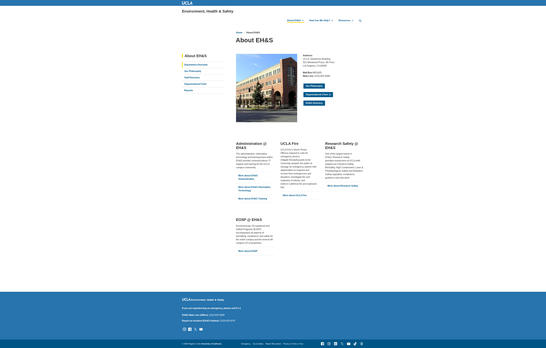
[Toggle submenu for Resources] (352, 20)
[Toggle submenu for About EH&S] (303, 20)
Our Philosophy (314, 86)
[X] (342, 343)
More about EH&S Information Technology (254, 189)
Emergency (246, 344)
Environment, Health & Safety (207, 11)
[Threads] (361, 343)
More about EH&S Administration (248, 177)
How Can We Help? (319, 20)
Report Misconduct (273, 344)
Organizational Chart (317, 94)
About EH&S (294, 20)
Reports (188, 90)
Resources (344, 20)
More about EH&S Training (252, 198)
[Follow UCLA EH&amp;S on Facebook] (190, 329)
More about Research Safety (342, 186)
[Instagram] (329, 343)
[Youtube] (348, 343)
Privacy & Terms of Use (293, 344)
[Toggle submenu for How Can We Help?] (332, 20)
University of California (211, 344)
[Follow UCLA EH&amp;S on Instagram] (184, 329)
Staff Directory (192, 77)
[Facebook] (322, 343)
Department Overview (195, 65)
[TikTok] (355, 343)
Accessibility (258, 344)
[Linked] (335, 343)
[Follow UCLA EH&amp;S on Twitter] (195, 329)
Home (239, 32)
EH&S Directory (314, 103)
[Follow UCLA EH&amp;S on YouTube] (201, 329)
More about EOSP (248, 251)
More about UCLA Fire (295, 195)
